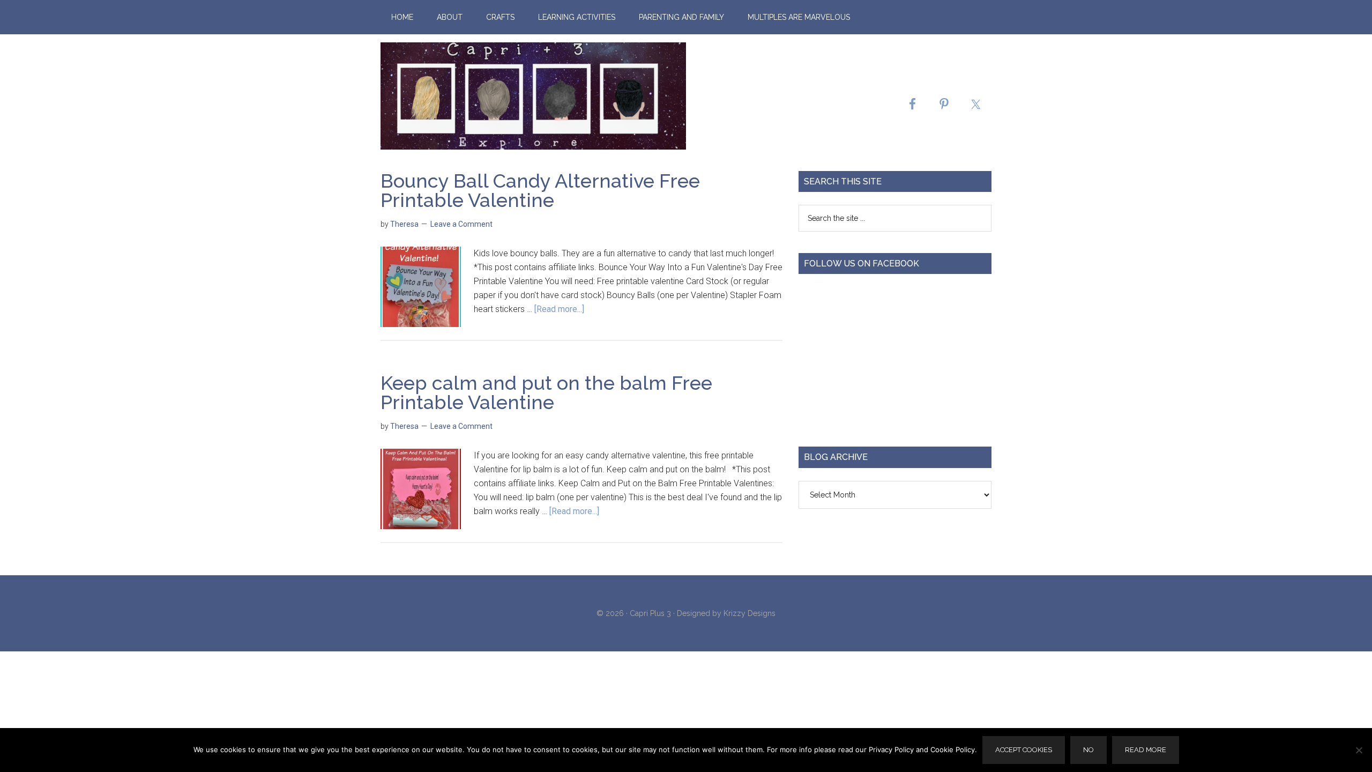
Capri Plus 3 (650, 613)
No (1088, 750)
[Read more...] (559, 309)
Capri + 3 (533, 96)
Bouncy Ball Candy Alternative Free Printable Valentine (540, 190)
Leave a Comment (461, 224)
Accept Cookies (1023, 750)
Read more (1145, 750)
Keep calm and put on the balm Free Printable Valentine (546, 392)
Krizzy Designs (750, 613)
